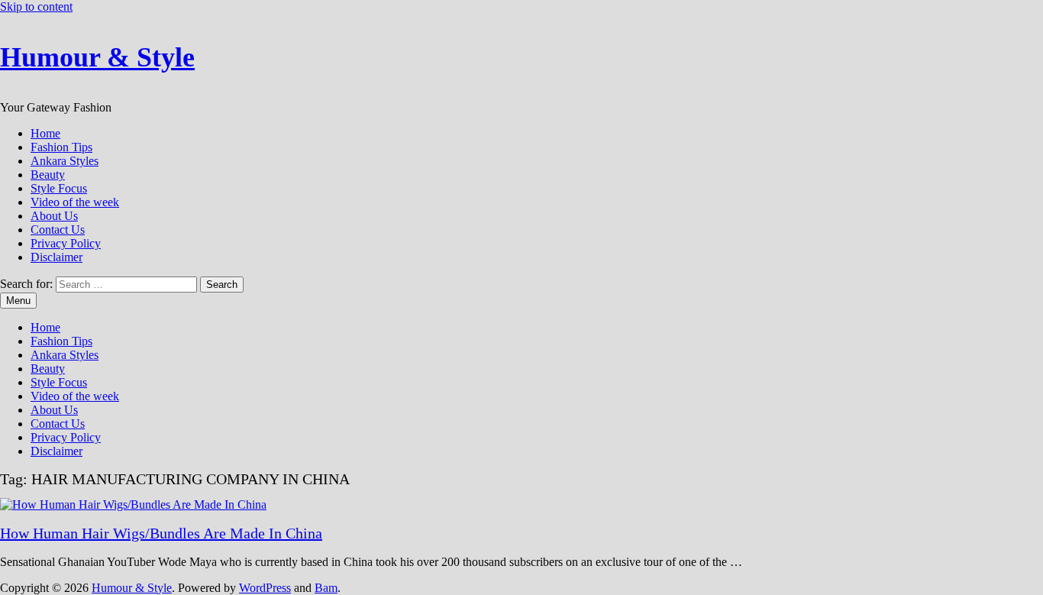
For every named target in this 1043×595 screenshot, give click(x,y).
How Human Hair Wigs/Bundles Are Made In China (161, 533)
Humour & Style (97, 57)
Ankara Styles (64, 160)
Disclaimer (56, 257)
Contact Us (58, 229)
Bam (326, 587)
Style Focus (59, 188)
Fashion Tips (61, 147)
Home (45, 133)
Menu (18, 300)
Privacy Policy (66, 243)
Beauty (48, 174)
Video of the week (75, 202)
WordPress (265, 587)
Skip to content (36, 6)
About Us (54, 215)
